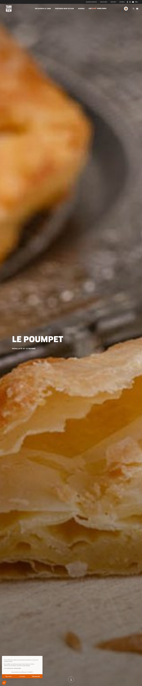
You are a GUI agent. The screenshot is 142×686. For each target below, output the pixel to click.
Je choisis (22, 676)
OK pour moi (36, 676)
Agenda (81, 8)
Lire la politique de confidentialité (12, 668)
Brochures (103, 2)
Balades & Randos (91, 2)
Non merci (9, 676)
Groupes (113, 2)
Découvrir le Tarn (43, 8)
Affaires (121, 2)
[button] (4, 682)
